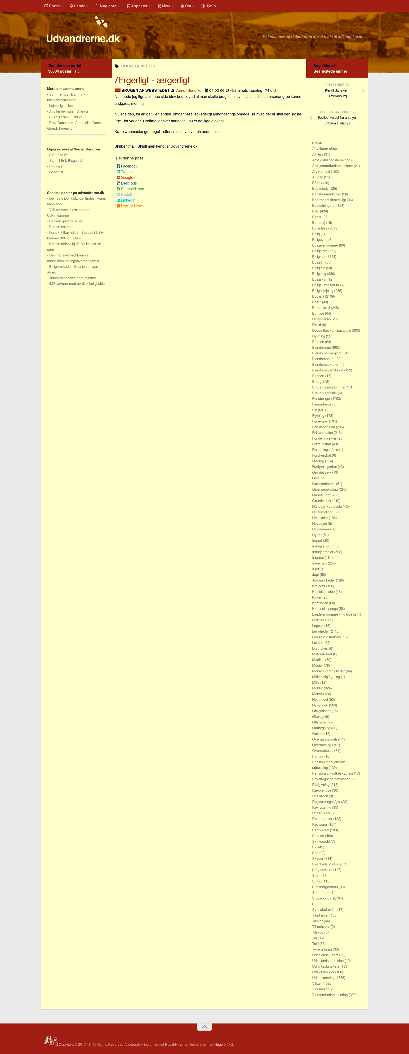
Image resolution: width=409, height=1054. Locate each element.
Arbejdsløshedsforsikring (331, 159)
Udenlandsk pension (328, 960)
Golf (316, 477)
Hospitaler (320, 517)
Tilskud (318, 932)
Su (314, 903)
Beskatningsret (324, 205)
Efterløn (318, 341)
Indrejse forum (323, 545)
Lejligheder (321, 631)
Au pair (318, 176)
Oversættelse (323, 750)
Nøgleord (108, 6)
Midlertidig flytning (326, 676)
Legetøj (318, 625)
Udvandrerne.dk (83, 38)
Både (316, 182)
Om (188, 6)
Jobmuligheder (324, 580)
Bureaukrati (321, 307)
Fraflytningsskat (325, 466)
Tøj (315, 937)
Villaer (317, 983)
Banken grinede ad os (66, 220)
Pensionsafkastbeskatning (333, 773)
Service (318, 835)
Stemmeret (321, 892)
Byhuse (318, 313)
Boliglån (318, 262)
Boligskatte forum (326, 284)
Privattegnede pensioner (331, 778)
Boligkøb (319, 256)
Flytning (318, 415)
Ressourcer (321, 812)
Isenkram (320, 562)
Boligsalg (319, 273)
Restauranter (322, 818)
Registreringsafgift (326, 801)
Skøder (318, 858)
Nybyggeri (320, 704)
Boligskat (319, 279)
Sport (316, 875)
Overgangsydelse (326, 738)
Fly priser (56, 165)
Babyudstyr (321, 188)
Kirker (317, 597)
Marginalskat (322, 653)
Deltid (317, 324)
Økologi (318, 716)
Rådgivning (321, 784)
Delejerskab (322, 318)
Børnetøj (319, 222)
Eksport (318, 375)
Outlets (318, 733)
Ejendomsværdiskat (328, 369)
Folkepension (323, 432)
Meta (166, 6)
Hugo (218, 1044)
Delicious (129, 183)
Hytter (317, 534)
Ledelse (318, 619)
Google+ (128, 177)
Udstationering (323, 977)
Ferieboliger (321, 398)
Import (317, 540)
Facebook (129, 166)
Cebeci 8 (56, 171)
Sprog (317, 880)
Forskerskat (322, 455)
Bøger (317, 216)
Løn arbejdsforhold (327, 636)
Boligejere (320, 250)
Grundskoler (322, 500)
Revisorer (320, 824)
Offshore (319, 721)
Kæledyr (319, 585)
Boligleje (319, 267)
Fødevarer (320, 421)
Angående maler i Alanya (68, 111)
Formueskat (322, 443)
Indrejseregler (323, 551)
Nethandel (320, 699)
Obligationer (322, 710)
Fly (315, 409)
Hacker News (132, 205)
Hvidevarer (321, 528)
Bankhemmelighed (327, 193)
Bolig (316, 233)
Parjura (318, 756)
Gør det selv (322, 472)
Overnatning (322, 744)
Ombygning (321, 727)
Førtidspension (324, 426)
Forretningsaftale (325, 449)
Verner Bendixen (189, 90)
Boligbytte (320, 239)
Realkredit (320, 795)
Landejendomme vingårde (332, 614)
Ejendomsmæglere (327, 352)
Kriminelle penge (325, 608)
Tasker (318, 920)
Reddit (126, 194)
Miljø (316, 682)
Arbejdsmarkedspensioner (333, 165)
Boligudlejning (323, 290)
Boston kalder (60, 226)
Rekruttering (322, 807)
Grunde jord (321, 494)
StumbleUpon (132, 188)
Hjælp (210, 6)
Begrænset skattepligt (329, 199)
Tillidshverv (321, 926)
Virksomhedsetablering (330, 994)
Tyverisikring (322, 949)
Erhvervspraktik (325, 392)
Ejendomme (322, 347)
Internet (318, 557)
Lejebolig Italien (61, 105)
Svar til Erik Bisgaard (65, 160)
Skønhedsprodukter (327, 863)
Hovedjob (320, 523)
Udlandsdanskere (326, 966)
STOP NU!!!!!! (60, 154)
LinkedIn (128, 200)
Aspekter (139, 6)
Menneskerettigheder (329, 670)
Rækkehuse (322, 790)
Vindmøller (320, 988)
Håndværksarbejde (327, 506)
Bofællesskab (323, 227)
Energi (317, 381)
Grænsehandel (324, 483)
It (313, 568)
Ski (315, 846)
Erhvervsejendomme (329, 386)
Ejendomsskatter (325, 364)
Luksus (318, 642)
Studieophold (322, 897)
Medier (318, 665)
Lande (79, 6)
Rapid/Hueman (176, 1044)
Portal (54, 6)
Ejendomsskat (323, 358)
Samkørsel (321, 829)
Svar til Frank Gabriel (65, 116)
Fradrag (318, 460)
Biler (316, 210)
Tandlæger (320, 915)
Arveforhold (321, 171)
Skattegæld (321, 841)
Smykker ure (322, 869)
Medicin (318, 659)
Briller (317, 301)
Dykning (319, 335)
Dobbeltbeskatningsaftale (332, 330)
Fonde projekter (324, 438)
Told (316, 943)
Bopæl (317, 296)
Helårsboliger (322, 511)
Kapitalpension (324, 591)
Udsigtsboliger (323, 971)
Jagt (316, 574)
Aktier (317, 154)
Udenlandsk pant (325, 954)
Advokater (320, 148)
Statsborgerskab (325, 886)
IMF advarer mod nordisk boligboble (77, 283)
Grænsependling (325, 489)
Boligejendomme (325, 245)
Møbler (318, 687)
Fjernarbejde (322, 403)
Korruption (320, 602)
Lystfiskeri (320, 648)
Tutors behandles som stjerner (72, 277)
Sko (315, 852)
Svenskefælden (324, 909)
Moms (317, 693)
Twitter (126, 171)
